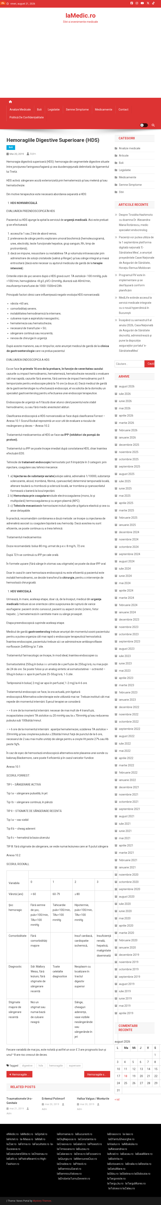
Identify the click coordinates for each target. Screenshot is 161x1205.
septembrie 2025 (129, 466)
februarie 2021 (128, 860)
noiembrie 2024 (128, 539)
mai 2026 (125, 408)
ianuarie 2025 (127, 524)
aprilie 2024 (126, 590)
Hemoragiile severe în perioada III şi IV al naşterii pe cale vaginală (98, 1074)
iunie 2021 (125, 831)
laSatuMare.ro (116, 1168)
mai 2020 (125, 918)
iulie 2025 (125, 481)
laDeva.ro (80, 1153)
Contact (123, 109)
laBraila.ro (131, 1163)
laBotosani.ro (115, 1163)
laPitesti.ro (79, 1163)
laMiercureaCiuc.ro (85, 1158)
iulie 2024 (125, 568)
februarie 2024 (128, 605)
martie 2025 (126, 510)
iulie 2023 (125, 656)
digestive (27, 1065)
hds (41, 1065)
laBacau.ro (127, 1153)
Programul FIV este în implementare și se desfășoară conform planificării (132, 283)
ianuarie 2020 (127, 947)
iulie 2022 (125, 743)
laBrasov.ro (114, 1134)
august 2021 (126, 816)
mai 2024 (125, 583)
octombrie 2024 (129, 546)
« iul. (117, 1099)
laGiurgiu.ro (66, 1158)
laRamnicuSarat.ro (69, 1168)
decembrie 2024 (129, 532)
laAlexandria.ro (117, 1149)
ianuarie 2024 (127, 612)
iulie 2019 (125, 991)
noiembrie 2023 (128, 627)
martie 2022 (126, 765)
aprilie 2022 (126, 758)
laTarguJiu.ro (116, 1183)
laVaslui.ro (114, 1144)
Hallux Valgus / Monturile (93, 1098)
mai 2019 (125, 1005)
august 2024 (126, 561)
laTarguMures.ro (135, 1183)
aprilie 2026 (126, 415)
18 (125, 1076)
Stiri (121, 192)
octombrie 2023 (129, 634)
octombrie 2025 (129, 459)
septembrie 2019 (129, 976)
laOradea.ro (64, 1163)
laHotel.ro (12, 1139)
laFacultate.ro (40, 1144)
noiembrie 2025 (128, 452)
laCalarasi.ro (64, 1153)
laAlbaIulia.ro (130, 1144)
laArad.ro (113, 1153)
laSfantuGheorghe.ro (121, 1139)
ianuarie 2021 (127, 867)
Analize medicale (20, 109)
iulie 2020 (125, 903)
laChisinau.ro (40, 1153)
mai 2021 (125, 838)
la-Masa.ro (26, 1139)
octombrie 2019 (129, 969)
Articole (124, 155)
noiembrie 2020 (128, 874)
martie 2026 (126, 422)
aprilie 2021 (126, 845)
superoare (74, 1065)
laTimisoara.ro (66, 1149)
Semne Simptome (130, 184)
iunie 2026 (125, 401)
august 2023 (126, 648)
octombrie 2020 (129, 881)
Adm (33, 153)
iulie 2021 (125, 823)
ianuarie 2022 (127, 780)
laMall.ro (40, 1139)
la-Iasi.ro (128, 1134)
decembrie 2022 (129, 707)
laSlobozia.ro (142, 1173)
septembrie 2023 (129, 641)
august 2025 (126, 474)
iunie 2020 (125, 911)
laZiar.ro (11, 1144)
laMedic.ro (81, 15)
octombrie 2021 (129, 801)
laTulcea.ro (115, 1188)
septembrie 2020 (129, 889)
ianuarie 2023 (127, 699)
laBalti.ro (11, 1158)
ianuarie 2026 (127, 437)
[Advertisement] (80, 68)
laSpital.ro (41, 1134)
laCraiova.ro (64, 1144)
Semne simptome (77, 109)
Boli (39, 109)
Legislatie (54, 109)
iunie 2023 (125, 663)
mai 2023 (125, 670)
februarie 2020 (128, 940)
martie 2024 (126, 597)
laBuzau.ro (82, 1149)
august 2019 (126, 984)
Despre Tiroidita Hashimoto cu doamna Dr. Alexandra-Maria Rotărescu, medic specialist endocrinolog (136, 222)
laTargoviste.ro (116, 1178)
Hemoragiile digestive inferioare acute (22, 1074)
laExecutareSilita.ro (18, 1153)
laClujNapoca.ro (66, 1139)
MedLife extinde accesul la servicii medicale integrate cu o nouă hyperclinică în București (135, 305)
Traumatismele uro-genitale (19, 1100)
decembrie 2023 (129, 619)
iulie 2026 (125, 393)
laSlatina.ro (127, 1173)
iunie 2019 (125, 998)
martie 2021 (126, 852)
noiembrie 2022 (128, 714)
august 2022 (126, 736)
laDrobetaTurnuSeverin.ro (74, 1178)
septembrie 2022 (129, 728)
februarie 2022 (128, 772)
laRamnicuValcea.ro (69, 1173)
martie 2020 (126, 932)
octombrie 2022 (129, 721)
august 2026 (126, 386)
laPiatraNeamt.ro (29, 1158)
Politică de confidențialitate (27, 117)
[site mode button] (144, 125)
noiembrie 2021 (128, 794)
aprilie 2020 (126, 925)
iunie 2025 (125, 488)
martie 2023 (126, 685)
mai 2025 (125, 495)
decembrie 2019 (129, 954)
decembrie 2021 (129, 787)
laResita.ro (144, 1163)
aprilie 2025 (126, 503)
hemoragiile (56, 1065)
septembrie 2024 (129, 554)
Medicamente (103, 109)
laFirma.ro (24, 1144)
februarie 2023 (128, 692)
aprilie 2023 (126, 678)
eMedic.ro (12, 1134)
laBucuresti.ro (83, 1134)
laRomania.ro (65, 1134)
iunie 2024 (125, 575)
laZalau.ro (129, 1188)
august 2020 (126, 896)
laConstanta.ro (87, 1139)
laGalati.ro (79, 1144)
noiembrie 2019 (128, 962)
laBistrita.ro (115, 1158)
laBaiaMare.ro (144, 1153)
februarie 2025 (128, 517)
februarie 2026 (128, 430)
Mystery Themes (42, 1201)
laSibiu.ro (113, 1173)
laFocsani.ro (93, 1153)
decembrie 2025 (129, 444)
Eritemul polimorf (53, 1098)
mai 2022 (125, 750)
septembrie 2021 (129, 809)
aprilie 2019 (126, 1013)
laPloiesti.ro (95, 1144)
